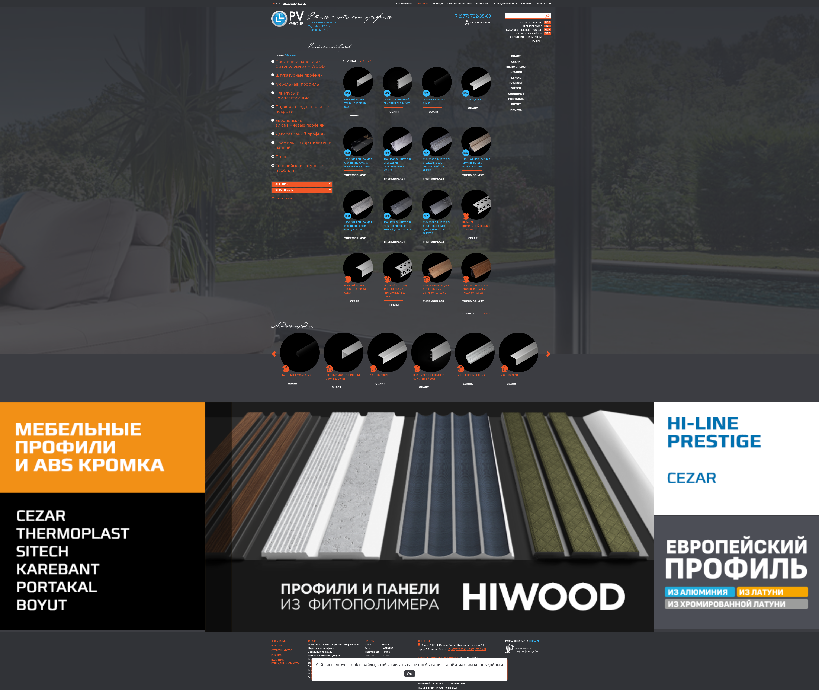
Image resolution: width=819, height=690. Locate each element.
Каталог (422, 3)
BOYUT (385, 655)
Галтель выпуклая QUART (297, 375)
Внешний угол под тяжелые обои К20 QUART (355, 103)
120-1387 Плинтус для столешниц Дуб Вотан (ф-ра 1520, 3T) (436, 289)
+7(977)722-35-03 (457, 649)
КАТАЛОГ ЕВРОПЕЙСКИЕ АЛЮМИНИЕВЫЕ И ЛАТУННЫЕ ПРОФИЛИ (526, 33)
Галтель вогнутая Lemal (471, 375)
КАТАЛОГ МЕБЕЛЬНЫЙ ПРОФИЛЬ (524, 29)
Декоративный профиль (301, 134)
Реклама (527, 3)
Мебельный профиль (297, 84)
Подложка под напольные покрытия (302, 109)
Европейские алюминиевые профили (300, 123)
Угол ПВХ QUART (471, 99)
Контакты (544, 3)
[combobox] (302, 184)
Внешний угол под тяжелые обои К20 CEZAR (355, 289)
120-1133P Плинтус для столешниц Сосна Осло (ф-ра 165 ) (358, 226)
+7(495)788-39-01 (476, 649)
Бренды (438, 3)
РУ (274, 3)
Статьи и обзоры (459, 3)
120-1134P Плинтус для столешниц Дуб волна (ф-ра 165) (476, 163)
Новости (482, 3)
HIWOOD (369, 655)
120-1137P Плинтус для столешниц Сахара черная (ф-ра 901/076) (358, 163)
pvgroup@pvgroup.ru (294, 3)
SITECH (385, 644)
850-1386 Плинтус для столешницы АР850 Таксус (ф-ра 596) (475, 289)
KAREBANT (388, 648)
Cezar (368, 648)
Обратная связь (480, 22)
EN (279, 3)
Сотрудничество (505, 3)
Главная (280, 55)
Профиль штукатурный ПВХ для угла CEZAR (476, 226)
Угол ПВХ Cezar (510, 375)
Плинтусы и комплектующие (292, 95)
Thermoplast (372, 651)
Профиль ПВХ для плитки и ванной (303, 145)
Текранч (534, 640)
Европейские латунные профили (299, 168)
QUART (369, 644)
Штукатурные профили (299, 75)
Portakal (386, 651)
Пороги (283, 156)
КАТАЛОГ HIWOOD (532, 26)
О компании (403, 3)
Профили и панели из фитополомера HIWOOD (300, 64)
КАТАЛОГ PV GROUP (531, 22)
